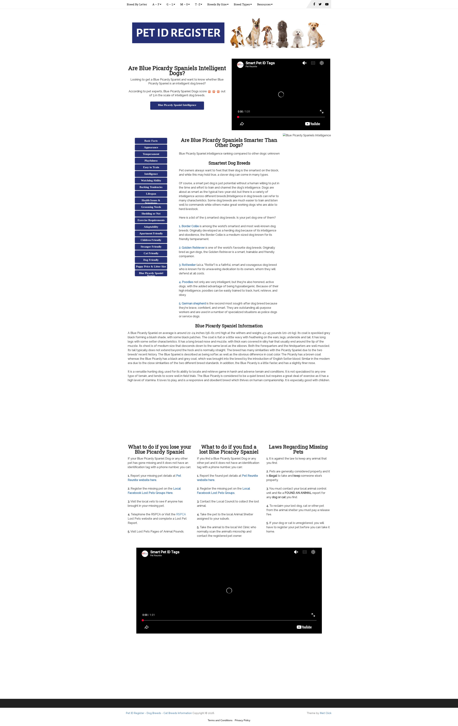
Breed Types (242, 4)
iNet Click (325, 713)
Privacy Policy (242, 720)
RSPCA (181, 514)
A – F (155, 4)
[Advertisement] (177, 119)
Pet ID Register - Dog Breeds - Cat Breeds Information (159, 713)
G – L (170, 4)
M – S (184, 4)
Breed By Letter (137, 4)
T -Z (197, 4)
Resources (264, 4)
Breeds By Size (217, 4)
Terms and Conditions (220, 720)
